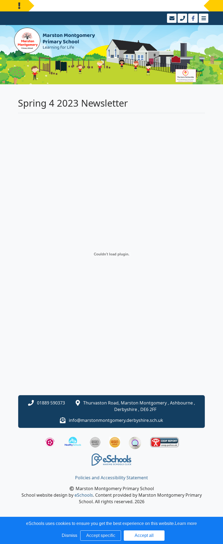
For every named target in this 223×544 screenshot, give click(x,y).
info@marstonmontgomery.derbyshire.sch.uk (116, 420)
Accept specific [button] (100, 535)
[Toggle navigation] (203, 18)
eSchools (84, 495)
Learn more (186, 523)
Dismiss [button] (69, 535)
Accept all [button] (144, 535)
